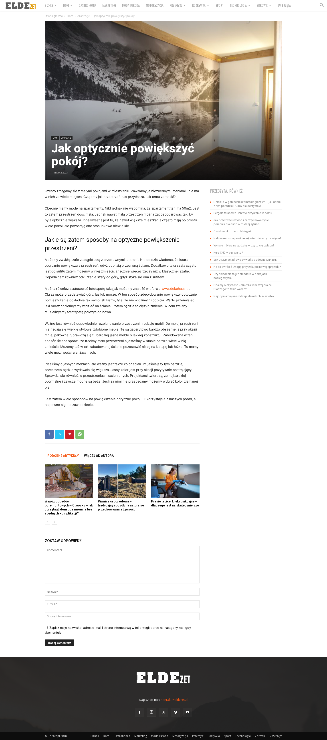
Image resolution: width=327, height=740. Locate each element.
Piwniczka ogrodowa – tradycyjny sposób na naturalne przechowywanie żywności (121, 505)
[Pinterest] (69, 434)
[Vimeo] (175, 712)
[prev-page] (47, 522)
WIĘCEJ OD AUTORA (99, 456)
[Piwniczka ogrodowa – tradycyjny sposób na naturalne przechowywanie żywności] (122, 481)
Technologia (238, 5)
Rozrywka (199, 5)
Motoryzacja (155, 5)
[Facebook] (49, 434)
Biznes (49, 5)
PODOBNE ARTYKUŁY (63, 456)
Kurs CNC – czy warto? (228, 252)
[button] (321, 6)
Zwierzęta (284, 5)
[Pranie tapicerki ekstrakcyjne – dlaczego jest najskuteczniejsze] (175, 481)
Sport (220, 5)
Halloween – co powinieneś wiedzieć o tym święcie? (247, 238)
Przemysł (176, 5)
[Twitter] (59, 434)
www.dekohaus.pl (175, 288)
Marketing (109, 5)
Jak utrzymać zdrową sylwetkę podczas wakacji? (245, 259)
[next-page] (54, 522)
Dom (66, 5)
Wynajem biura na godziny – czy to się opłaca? (244, 245)
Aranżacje (83, 16)
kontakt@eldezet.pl (174, 700)
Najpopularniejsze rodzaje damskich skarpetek (244, 296)
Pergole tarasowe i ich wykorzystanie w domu (243, 213)
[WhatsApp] (79, 434)
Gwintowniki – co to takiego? (232, 231)
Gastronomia (87, 5)
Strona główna (54, 16)
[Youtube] (187, 712)
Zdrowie (262, 5)
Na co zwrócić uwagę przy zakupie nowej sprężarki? (247, 266)
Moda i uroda (131, 5)
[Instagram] (151, 712)
